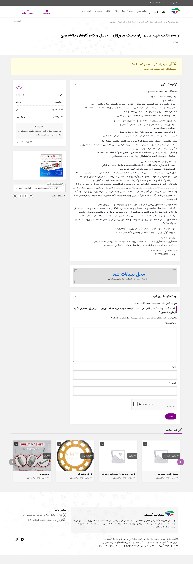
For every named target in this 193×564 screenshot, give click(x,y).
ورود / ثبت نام (171, 2)
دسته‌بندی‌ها (38, 13)
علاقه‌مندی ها (154, 2)
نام (174, 367)
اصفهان (174, 456)
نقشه (108, 11)
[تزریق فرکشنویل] (75, 456)
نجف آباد (167, 456)
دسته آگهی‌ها (127, 11)
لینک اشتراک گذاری (54, 184)
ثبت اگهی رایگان (24, 13)
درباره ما (98, 11)
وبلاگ (116, 11)
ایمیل (172, 383)
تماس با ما (86, 11)
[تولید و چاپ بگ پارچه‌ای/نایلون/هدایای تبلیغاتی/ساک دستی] (118, 456)
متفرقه (171, 22)
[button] (125, 84)
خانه (177, 22)
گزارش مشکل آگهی (23, 141)
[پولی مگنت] (32, 456)
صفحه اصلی (142, 11)
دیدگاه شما (170, 323)
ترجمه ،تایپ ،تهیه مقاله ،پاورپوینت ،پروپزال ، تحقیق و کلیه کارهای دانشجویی (120, 35)
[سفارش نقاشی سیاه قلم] (161, 456)
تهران (175, 42)
